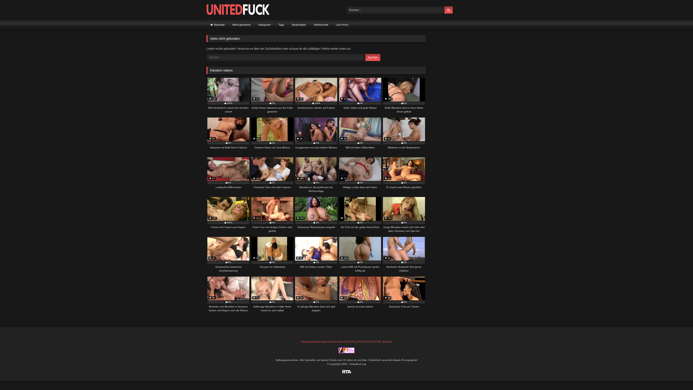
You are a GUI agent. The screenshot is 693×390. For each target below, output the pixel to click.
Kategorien (264, 24)
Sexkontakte (299, 24)
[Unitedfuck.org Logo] (238, 10)
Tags (281, 24)
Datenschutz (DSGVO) (342, 341)
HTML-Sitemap (383, 341)
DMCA (360, 341)
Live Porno (342, 24)
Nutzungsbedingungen (314, 341)
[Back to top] (682, 379)
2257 (369, 341)
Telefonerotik (321, 24)
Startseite (219, 24)
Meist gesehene (241, 24)
